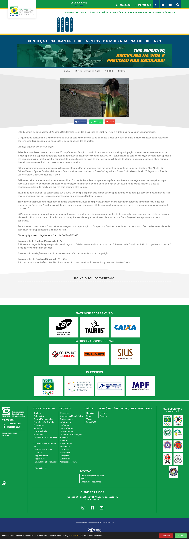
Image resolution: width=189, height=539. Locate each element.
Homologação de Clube (44, 422)
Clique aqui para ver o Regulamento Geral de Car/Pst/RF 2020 (48, 235)
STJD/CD (38, 428)
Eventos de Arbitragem (71, 434)
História (103, 413)
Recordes (64, 413)
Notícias (90, 413)
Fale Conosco (41, 468)
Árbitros (65, 425)
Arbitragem (65, 422)
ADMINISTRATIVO (74, 12)
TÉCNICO (93, 12)
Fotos (88, 416)
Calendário (65, 437)
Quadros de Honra (68, 461)
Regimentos (40, 458)
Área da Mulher (137, 12)
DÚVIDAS (168, 12)
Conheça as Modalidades (71, 416)
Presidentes (39, 425)
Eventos (64, 440)
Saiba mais (76, 535)
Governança (39, 434)
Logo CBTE (91, 422)
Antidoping (65, 458)
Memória (118, 12)
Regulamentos (41, 455)
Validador (64, 455)
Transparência (40, 431)
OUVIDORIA (155, 12)
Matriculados (66, 419)
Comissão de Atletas (43, 449)
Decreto (103, 416)
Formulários (67, 428)
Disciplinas (65, 446)
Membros (39, 452)
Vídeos (89, 419)
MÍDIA (105, 12)
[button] (177, 4)
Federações (39, 416)
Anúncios (64, 449)
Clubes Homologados (43, 419)
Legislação (65, 452)
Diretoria (38, 413)
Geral (122, 71)
